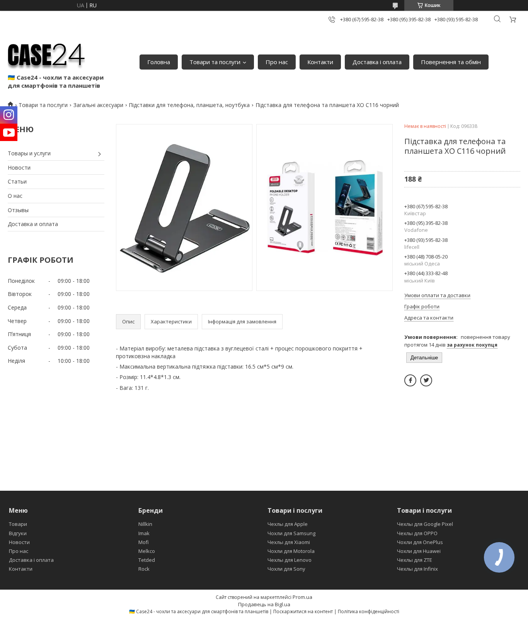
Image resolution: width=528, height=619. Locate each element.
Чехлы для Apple (287, 523)
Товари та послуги (214, 62)
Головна (158, 62)
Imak (144, 533)
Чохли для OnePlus (420, 542)
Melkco (146, 551)
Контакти (320, 62)
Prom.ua (302, 596)
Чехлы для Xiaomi (288, 542)
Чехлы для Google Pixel (425, 523)
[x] (426, 380)
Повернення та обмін (451, 62)
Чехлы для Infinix (417, 568)
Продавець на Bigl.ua (264, 604)
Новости (19, 167)
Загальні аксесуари (98, 105)
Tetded (146, 559)
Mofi (143, 542)
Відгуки (18, 533)
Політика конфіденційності (368, 611)
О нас (15, 195)
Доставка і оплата (377, 62)
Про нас (277, 62)
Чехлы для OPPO (417, 533)
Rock (144, 568)
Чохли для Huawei (419, 551)
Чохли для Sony (286, 568)
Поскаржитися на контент (303, 611)
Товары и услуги (29, 153)
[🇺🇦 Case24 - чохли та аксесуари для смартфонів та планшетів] (46, 54)
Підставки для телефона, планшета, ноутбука (189, 105)
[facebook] (410, 380)
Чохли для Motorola (291, 551)
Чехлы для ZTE (414, 559)
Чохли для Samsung (291, 533)
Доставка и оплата (33, 224)
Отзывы (18, 210)
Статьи (17, 181)
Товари (18, 523)
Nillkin (145, 523)
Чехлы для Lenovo (289, 559)
